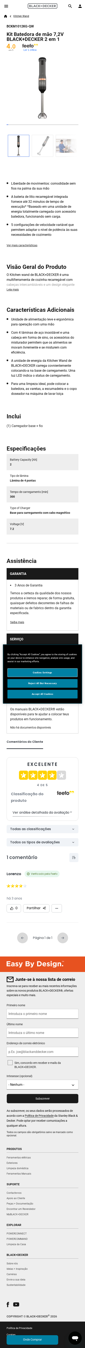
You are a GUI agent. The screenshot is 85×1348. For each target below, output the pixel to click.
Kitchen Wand (21, 16)
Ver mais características (22, 245)
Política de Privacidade (39, 1115)
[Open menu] (6, 6)
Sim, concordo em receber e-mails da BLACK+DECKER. (37, 1065)
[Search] (70, 6)
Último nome (15, 1024)
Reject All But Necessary (42, 683)
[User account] (80, 6)
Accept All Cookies (42, 694)
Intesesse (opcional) (19, 1076)
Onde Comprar (32, 1339)
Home (6, 16)
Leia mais (13, 289)
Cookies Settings (42, 672)
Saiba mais (17, 622)
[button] (8, 1304)
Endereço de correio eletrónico (26, 1043)
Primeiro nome (16, 1005)
